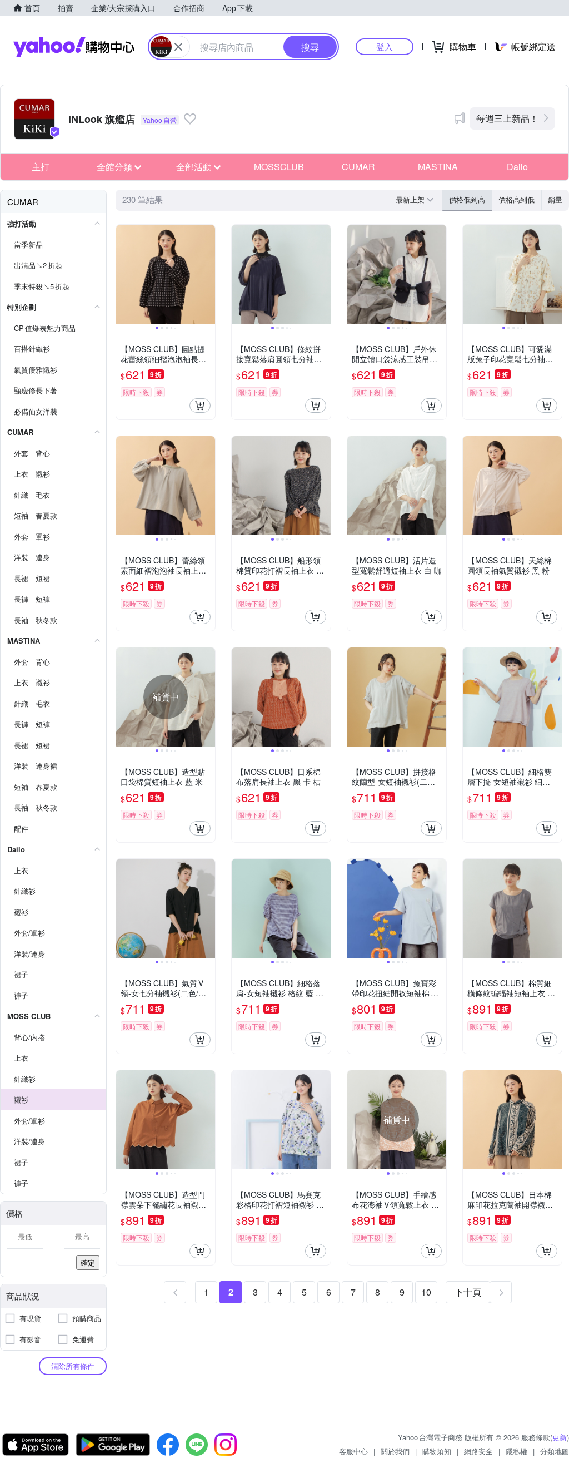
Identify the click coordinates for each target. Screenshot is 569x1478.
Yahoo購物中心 (73, 46)
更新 (559, 1437)
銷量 (555, 199)
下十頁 (468, 1292)
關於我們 (395, 1451)
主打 (40, 166)
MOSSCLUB (279, 166)
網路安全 (478, 1451)
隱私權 (516, 1451)
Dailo (517, 166)
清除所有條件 (72, 1366)
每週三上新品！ (507, 118)
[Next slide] (208, 274)
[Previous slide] (123, 274)
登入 (384, 46)
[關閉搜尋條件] (178, 46)
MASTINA (438, 166)
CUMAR (358, 166)
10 (426, 1292)
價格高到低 (516, 199)
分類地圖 (554, 1451)
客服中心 (353, 1451)
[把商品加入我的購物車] (200, 405)
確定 (88, 1262)
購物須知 (436, 1451)
